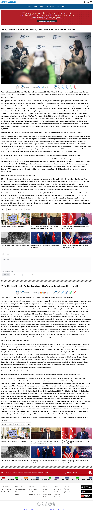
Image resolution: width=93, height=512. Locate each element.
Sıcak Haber (57, 497)
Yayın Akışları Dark (20, 489)
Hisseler (56, 478)
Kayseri (16, 424)
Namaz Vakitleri (13, 478)
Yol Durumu (75, 478)
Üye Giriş (66, 486)
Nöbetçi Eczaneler (20, 492)
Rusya (9, 209)
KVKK (51, 509)
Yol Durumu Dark (6, 489)
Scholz (21, 209)
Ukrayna (28, 209)
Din (47, 6)
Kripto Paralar (87, 478)
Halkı (10, 424)
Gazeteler (24, 478)
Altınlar (45, 486)
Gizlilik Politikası (40, 509)
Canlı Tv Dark (18, 486)
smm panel (18, 497)
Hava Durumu (35, 478)
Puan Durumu (46, 478)
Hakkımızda (27, 509)
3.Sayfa (29, 6)
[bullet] (27, 275)
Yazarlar (56, 492)
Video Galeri (57, 489)
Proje (22, 424)
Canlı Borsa (32, 486)
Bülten (41, 6)
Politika (64, 6)
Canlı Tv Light (5, 492)
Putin (3, 209)
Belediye (4, 424)
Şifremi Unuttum (69, 492)
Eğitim (52, 6)
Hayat (57, 6)
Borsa (3, 478)
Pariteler (65, 478)
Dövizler (45, 489)
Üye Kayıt (67, 489)
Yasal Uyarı (66, 509)
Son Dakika (18, 494)
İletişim (33, 509)
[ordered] (24, 275)
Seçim (28, 424)
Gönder (6, 274)
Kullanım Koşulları (57, 509)
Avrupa (35, 6)
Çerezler (47, 509)
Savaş (15, 209)
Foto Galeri (57, 486)
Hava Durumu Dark (6, 486)
